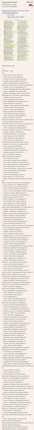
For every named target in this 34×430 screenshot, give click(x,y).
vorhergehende (6, 10)
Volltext (22, 17)
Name (9, 17)
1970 (27, 10)
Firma (17, 17)
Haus (13, 17)
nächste (14, 10)
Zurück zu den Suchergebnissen (10, 13)
